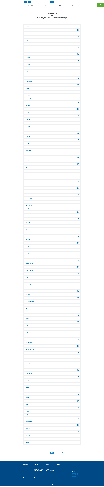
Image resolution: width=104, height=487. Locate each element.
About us (58, 476)
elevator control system (29, 270)
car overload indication (29, 208)
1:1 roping (27, 26)
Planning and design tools (37, 477)
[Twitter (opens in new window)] (77, 474)
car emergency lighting (29, 184)
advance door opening (29, 43)
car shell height (28, 222)
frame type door (28, 291)
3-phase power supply (29, 33)
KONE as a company (59, 477)
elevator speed (28, 280)
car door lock (28, 181)
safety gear (27, 397)
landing (27, 325)
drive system (28, 256)
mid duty (27, 352)
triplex (27, 438)
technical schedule (29, 418)
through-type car (28, 428)
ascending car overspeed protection (31, 74)
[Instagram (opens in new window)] (75, 476)
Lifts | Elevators (36, 465)
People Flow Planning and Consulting (38, 469)
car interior (27, 191)
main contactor (28, 339)
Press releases (24, 478)
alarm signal (28, 64)
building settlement (29, 150)
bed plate (27, 112)
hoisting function (28, 315)
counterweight (28, 246)
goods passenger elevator (30, 301)
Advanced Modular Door (29, 47)
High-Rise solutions (25, 464)
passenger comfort (29, 370)
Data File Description (51, 484)
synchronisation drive (29, 414)
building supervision (29, 153)
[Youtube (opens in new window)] (73, 476)
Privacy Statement (57, 484)
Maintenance (47, 468)
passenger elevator (29, 373)
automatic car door (29, 81)
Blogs (46, 476)
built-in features (28, 160)
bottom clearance (28, 129)
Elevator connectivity (48, 465)
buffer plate (27, 146)
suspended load (28, 407)
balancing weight (28, 98)
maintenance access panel (30, 349)
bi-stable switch (28, 115)
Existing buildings (48, 464)
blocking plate (28, 126)
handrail (27, 308)
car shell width (28, 225)
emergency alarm (28, 284)
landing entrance (28, 332)
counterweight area (29, 249)
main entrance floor (29, 342)
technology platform (29, 421)
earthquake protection (29, 263)
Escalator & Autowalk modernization (50, 470)
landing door (28, 328)
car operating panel (29, 205)
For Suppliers (73, 468)
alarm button (28, 57)
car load (27, 201)
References (24, 477)
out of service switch (29, 359)
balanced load (28, 91)
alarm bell (27, 54)
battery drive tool (28, 109)
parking (27, 366)
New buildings (36, 464)
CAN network (28, 170)
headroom (27, 311)
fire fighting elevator (29, 287)
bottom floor (28, 133)
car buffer (27, 177)
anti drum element (28, 71)
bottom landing (28, 136)
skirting (27, 404)
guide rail (27, 304)
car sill (27, 229)
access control (28, 36)
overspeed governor (29, 363)
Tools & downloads (36, 476)
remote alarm (28, 390)
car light (27, 194)
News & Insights (25, 476)
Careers (58, 478)
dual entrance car (28, 260)
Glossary (35, 478)
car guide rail (28, 188)
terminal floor (28, 425)
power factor (28, 383)
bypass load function (29, 164)
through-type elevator (29, 431)
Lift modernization (48, 469)
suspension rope (28, 411)
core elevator (28, 239)
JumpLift (27, 318)
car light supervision (29, 198)
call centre (27, 167)
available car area (28, 88)
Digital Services (59, 464)
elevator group (28, 273)
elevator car (28, 267)
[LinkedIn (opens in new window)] (75, 474)
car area (27, 174)
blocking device (28, 119)
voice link (27, 442)
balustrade (27, 102)
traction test (28, 435)
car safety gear (28, 212)
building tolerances (29, 157)
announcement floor (29, 67)
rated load (27, 387)
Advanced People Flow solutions (38, 468)
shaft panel (27, 401)
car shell (27, 215)
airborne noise (28, 50)
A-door (27, 40)
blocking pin (28, 122)
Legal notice (45, 484)
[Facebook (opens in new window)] (73, 474)
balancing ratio (28, 95)
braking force (28, 143)
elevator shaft (28, 277)
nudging (27, 356)
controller (27, 236)
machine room (28, 335)
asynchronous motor (29, 78)
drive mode (27, 253)
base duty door (28, 105)
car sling (27, 232)
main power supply (29, 346)
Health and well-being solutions (38, 470)
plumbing (27, 380)
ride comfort (28, 394)
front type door (28, 294)
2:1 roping (27, 30)
